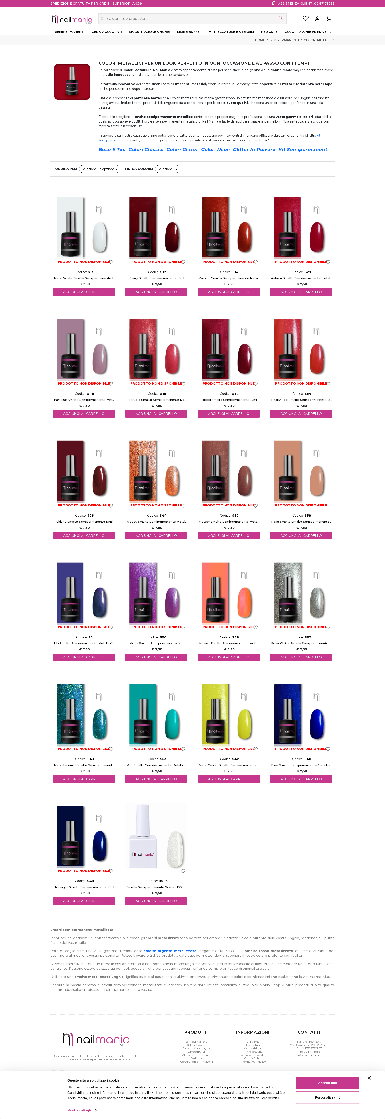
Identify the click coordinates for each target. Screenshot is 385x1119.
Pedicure (196, 1058)
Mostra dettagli (79, 1110)
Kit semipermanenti (304, 149)
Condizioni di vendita (252, 1055)
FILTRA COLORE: (139, 169)
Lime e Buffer (196, 1051)
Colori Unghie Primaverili (196, 1061)
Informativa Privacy (253, 1061)
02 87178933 (324, 4)
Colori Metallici (319, 40)
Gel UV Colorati (196, 1045)
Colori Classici (146, 149)
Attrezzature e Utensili (196, 1055)
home (260, 40)
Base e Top (112, 149)
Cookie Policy (252, 1058)
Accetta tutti (327, 1083)
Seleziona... (167, 169)
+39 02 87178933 (309, 1051)
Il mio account (253, 1051)
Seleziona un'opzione (99, 169)
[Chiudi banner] (369, 1078)
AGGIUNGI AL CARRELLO (83, 292)
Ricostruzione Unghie (196, 1048)
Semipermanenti (284, 40)
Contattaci (253, 1045)
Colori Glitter (182, 149)
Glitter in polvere (254, 149)
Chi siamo (252, 1041)
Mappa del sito (253, 1048)
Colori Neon (215, 149)
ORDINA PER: (66, 169)
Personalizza (325, 1097)
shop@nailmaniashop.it (309, 1055)
